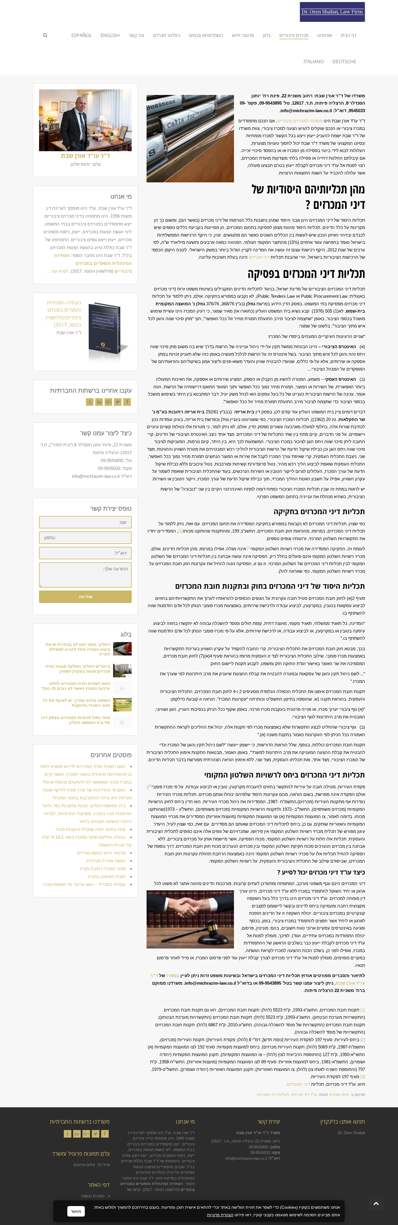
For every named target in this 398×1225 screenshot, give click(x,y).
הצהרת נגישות (93, 1196)
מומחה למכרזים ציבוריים (300, 120)
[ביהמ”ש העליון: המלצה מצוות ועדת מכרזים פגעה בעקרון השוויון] (122, 670)
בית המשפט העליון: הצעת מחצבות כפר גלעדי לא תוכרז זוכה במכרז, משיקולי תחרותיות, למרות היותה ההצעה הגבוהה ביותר (87, 813)
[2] (362, 1039)
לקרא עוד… (57, 271)
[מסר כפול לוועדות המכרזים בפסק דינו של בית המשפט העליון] (122, 722)
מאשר (76, 1211)
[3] (362, 1076)
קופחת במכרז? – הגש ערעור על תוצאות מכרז (84, 884)
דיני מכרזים (259, 257)
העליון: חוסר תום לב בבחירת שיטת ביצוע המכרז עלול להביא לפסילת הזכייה (78, 649)
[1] (180, 530)
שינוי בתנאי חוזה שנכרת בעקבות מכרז (91, 829)
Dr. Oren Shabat (351, 1133)
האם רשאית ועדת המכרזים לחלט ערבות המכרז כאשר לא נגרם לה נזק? (75, 686)
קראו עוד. (132, 1189)
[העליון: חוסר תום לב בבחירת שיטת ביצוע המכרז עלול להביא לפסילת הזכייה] (122, 648)
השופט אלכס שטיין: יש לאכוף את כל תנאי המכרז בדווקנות (76, 703)
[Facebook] (127, 402)
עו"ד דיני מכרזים (304, 1094)
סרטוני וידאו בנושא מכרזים (101, 852)
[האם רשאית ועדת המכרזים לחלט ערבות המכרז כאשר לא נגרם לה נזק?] (122, 688)
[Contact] (90, 402)
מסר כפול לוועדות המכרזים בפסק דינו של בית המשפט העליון (75, 720)
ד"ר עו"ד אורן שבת (85, 155)
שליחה (85, 596)
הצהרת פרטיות (220, 1214)
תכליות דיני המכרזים (273, 1094)
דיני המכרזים (298, 1084)
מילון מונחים (339, 1094)
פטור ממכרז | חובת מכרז (103, 868)
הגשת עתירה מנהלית (106, 860)
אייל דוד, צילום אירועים (91, 1165)
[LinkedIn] (99, 402)
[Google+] (108, 402)
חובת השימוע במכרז (107, 876)
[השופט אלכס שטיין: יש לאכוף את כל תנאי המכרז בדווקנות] (122, 704)
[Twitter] (117, 402)
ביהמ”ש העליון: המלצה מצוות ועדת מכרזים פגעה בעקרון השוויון (77, 669)
